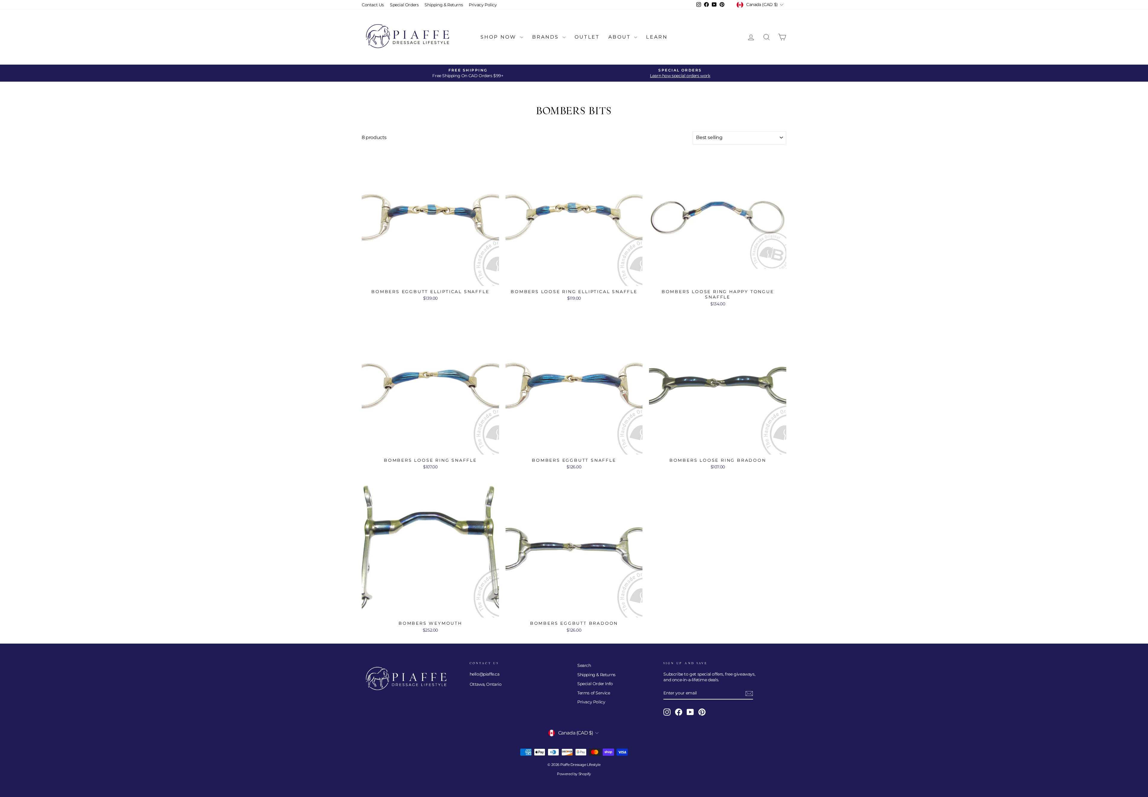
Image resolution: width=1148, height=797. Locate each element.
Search (584, 665)
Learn (657, 37)
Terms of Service (593, 693)
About (620, 37)
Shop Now (499, 37)
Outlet (587, 37)
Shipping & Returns (444, 4)
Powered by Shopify (574, 774)
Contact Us (373, 4)
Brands (546, 37)
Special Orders (404, 4)
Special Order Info (595, 683)
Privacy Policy (483, 4)
